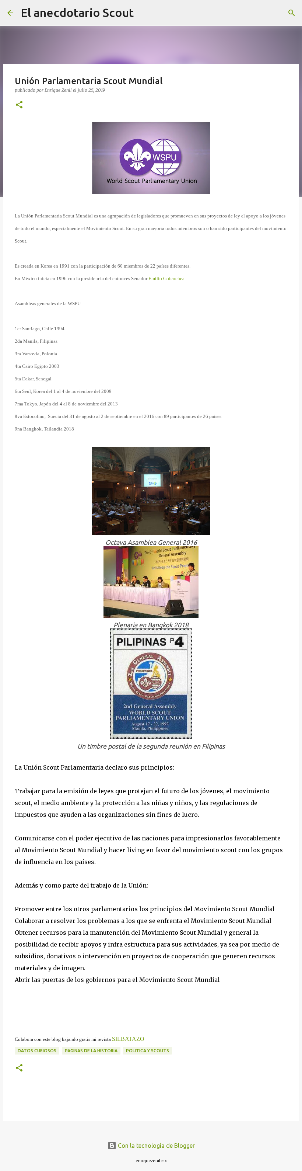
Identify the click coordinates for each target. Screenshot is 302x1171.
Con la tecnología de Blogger (155, 1145)
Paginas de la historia (91, 1050)
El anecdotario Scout (77, 12)
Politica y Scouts (147, 1050)
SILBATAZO (128, 1039)
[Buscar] (144, 13)
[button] (19, 105)
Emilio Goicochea (166, 278)
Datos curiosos (37, 1050)
